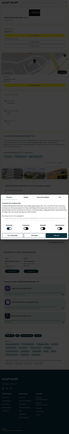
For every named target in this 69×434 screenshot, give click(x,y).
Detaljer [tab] (26, 197)
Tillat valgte (34, 235)
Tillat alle (56, 235)
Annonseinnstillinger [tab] (43, 197)
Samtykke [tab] (9, 197)
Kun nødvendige (12, 235)
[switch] (26, 228)
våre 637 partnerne (11, 206)
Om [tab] (60, 197)
